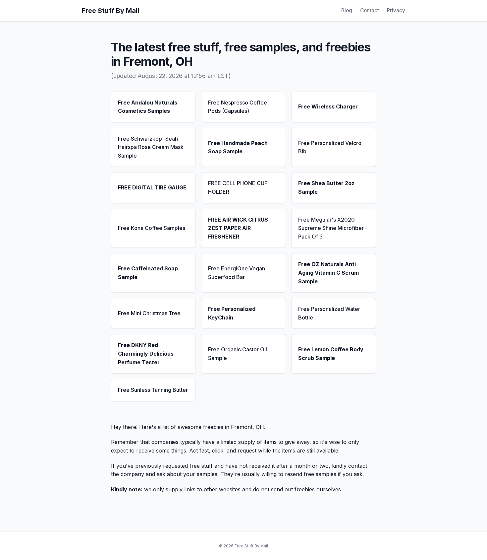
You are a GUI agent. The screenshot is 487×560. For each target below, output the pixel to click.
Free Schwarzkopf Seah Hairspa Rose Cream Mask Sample (151, 147)
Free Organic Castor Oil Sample (237, 353)
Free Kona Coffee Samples (151, 228)
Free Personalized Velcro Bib (329, 147)
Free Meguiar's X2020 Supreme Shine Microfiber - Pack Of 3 (332, 228)
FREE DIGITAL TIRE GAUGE (152, 187)
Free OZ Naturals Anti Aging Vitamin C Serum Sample (328, 272)
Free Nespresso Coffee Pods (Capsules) (237, 106)
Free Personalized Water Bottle (329, 313)
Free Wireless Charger (328, 106)
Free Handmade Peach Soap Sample (238, 147)
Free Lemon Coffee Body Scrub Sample (330, 353)
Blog (346, 10)
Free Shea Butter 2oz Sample (326, 187)
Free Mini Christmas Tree (149, 313)
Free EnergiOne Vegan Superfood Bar (236, 272)
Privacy (396, 10)
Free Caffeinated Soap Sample (148, 272)
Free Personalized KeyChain (231, 313)
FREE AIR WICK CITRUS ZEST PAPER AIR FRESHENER (238, 228)
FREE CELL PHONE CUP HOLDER (238, 187)
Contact (369, 10)
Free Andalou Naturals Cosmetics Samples (147, 106)
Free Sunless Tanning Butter (153, 389)
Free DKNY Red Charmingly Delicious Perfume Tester (146, 353)
